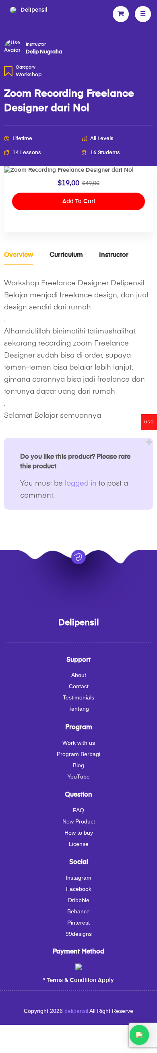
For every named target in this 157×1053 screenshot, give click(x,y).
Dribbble (78, 900)
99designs (79, 934)
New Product (78, 821)
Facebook (78, 889)
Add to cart (78, 201)
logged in (81, 483)
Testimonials (78, 697)
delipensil (76, 1011)
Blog (78, 765)
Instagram (78, 877)
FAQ (78, 810)
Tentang (78, 708)
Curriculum (66, 255)
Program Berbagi (78, 754)
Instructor (36, 44)
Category (25, 67)
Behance (78, 911)
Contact (79, 686)
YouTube (78, 776)
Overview (18, 255)
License (79, 844)
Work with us (78, 743)
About (78, 675)
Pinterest (78, 922)
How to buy (78, 832)
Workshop (28, 74)
